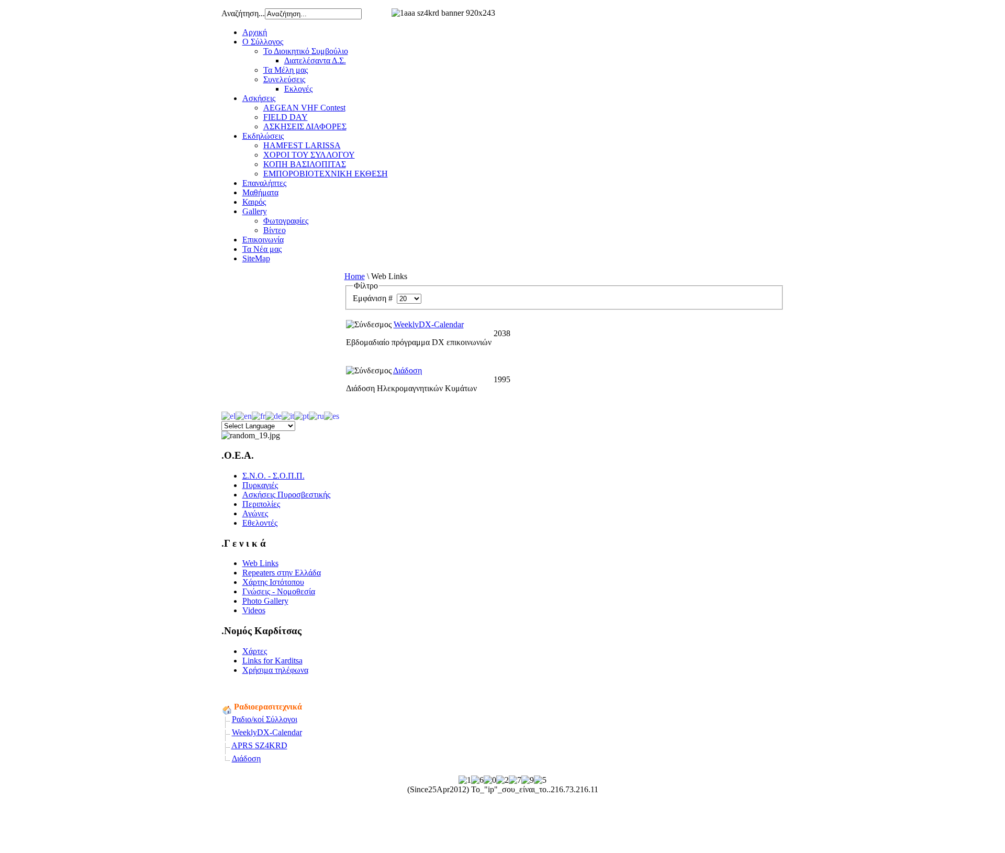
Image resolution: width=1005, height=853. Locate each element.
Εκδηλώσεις (263, 135)
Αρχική (254, 32)
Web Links (260, 563)
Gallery (254, 211)
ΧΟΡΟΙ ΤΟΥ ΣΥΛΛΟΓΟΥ (309, 154)
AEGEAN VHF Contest (304, 107)
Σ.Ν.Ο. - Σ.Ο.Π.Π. (273, 475)
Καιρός (254, 201)
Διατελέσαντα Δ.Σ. (315, 60)
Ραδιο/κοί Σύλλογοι (264, 719)
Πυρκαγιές (260, 485)
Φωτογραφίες (285, 220)
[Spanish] (331, 415)
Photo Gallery (265, 600)
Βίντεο (274, 230)
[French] (258, 415)
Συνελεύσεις (284, 79)
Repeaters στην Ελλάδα (281, 572)
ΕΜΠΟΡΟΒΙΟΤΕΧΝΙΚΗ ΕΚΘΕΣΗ (325, 173)
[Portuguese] (301, 415)
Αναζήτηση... (243, 13)
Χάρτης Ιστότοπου (273, 582)
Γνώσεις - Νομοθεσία (278, 591)
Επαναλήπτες (264, 183)
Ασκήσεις (258, 98)
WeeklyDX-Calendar (429, 324)
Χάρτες (254, 651)
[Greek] (228, 415)
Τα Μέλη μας (285, 69)
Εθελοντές (259, 522)
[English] (244, 415)
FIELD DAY (285, 117)
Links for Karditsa (272, 660)
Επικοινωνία (263, 239)
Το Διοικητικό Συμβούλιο (305, 51)
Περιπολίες (261, 504)
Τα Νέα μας (262, 249)
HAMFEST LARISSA (302, 145)
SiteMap (256, 258)
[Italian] (288, 415)
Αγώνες (255, 513)
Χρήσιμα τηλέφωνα (275, 670)
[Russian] (316, 415)
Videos (253, 610)
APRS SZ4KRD (259, 745)
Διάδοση (407, 370)
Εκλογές (298, 88)
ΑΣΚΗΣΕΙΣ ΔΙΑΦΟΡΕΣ (305, 126)
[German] (273, 415)
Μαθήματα (260, 192)
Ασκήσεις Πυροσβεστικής (286, 494)
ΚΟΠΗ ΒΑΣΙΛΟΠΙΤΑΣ (304, 164)
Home (354, 276)
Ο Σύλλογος (262, 41)
